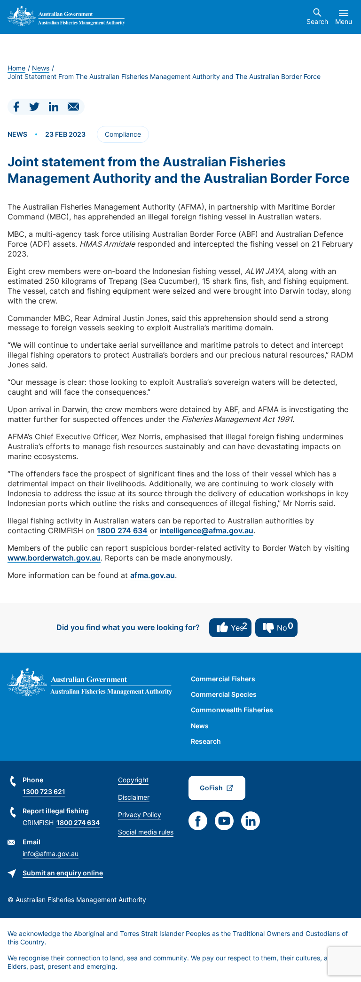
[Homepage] (66, 17)
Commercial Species (224, 694)
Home (16, 68)
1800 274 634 (122, 530)
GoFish (211, 788)
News (40, 68)
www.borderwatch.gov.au (54, 557)
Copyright (133, 780)
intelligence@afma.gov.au (206, 530)
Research (206, 741)
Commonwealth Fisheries (232, 710)
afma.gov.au (152, 575)
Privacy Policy (139, 814)
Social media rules (145, 832)
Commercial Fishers (223, 679)
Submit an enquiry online (63, 873)
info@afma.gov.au (50, 853)
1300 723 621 (44, 791)
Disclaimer (133, 797)
